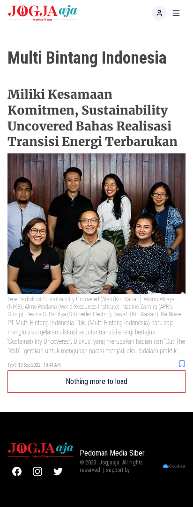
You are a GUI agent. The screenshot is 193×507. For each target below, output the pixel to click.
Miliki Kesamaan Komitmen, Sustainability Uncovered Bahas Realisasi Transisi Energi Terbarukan (92, 118)
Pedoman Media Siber (112, 453)
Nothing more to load (96, 381)
